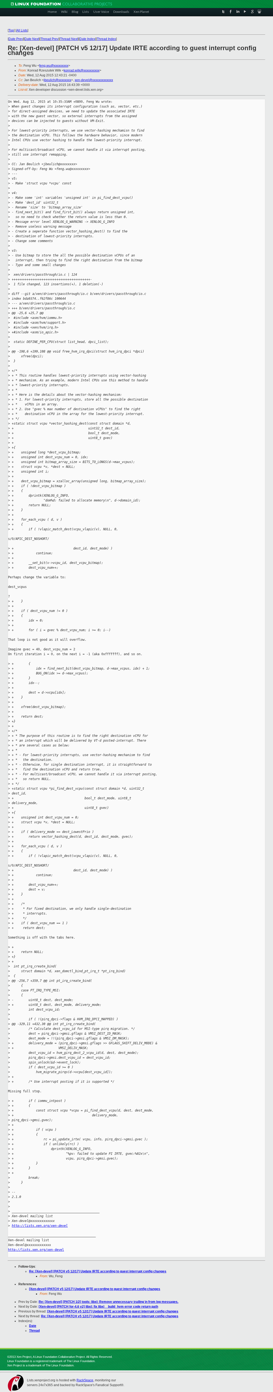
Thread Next (69, 39)
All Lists (21, 30)
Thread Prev (49, 39)
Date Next (32, 39)
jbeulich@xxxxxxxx (57, 80)
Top (11, 30)
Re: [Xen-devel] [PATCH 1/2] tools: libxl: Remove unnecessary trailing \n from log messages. (108, 1302)
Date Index (87, 39)
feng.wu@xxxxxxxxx (53, 66)
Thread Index (106, 39)
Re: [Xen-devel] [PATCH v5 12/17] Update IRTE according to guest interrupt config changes (97, 1271)
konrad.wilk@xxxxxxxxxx (81, 70)
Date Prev (16, 39)
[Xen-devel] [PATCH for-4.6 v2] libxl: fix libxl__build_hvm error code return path (98, 1306)
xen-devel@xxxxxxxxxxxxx (94, 80)
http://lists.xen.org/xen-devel (40, 1226)
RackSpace (85, 1380)
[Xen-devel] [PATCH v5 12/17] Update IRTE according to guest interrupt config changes (94, 1289)
